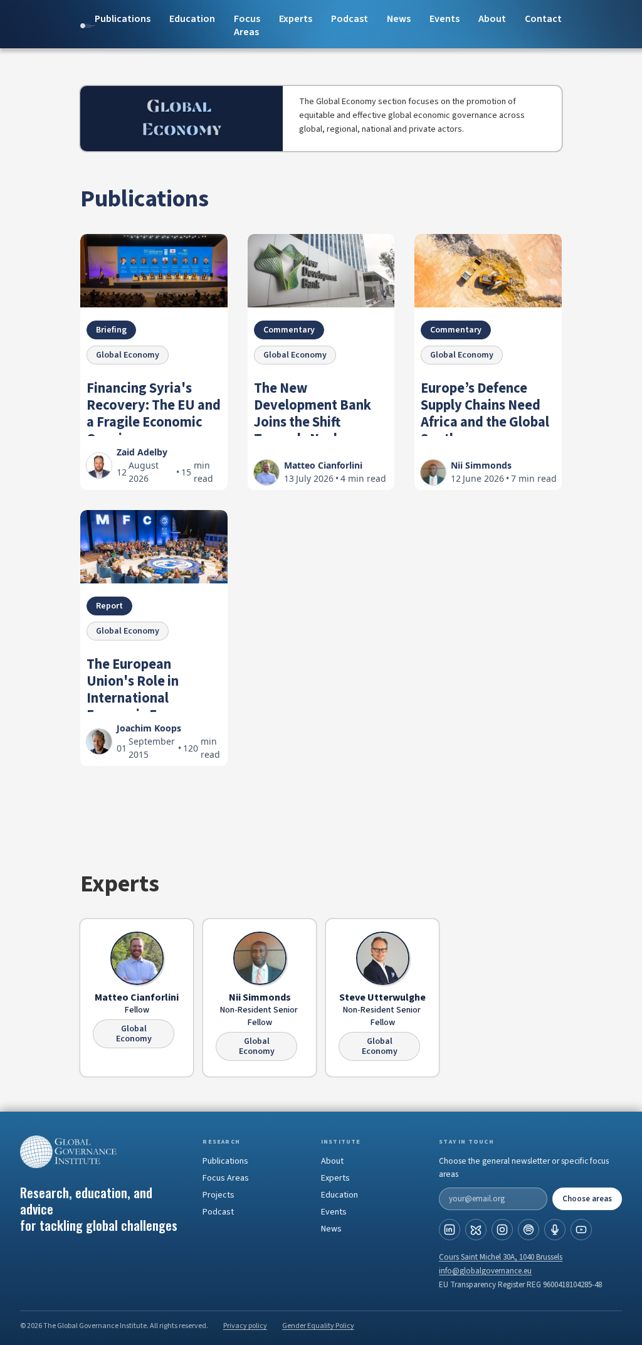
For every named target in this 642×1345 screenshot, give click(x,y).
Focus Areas (247, 25)
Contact (543, 19)
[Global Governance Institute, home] (100, 1151)
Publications (122, 19)
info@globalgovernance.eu (485, 1271)
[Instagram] (502, 1229)
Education (192, 19)
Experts (335, 1178)
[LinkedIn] (449, 1229)
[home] (87, 26)
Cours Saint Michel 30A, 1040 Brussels (500, 1257)
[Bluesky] (476, 1229)
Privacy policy (245, 1326)
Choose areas (587, 1198)
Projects (218, 1195)
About (492, 19)
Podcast (349, 19)
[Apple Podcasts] (555, 1229)
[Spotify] (528, 1229)
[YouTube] (581, 1229)
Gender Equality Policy (318, 1326)
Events (444, 19)
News (399, 19)
